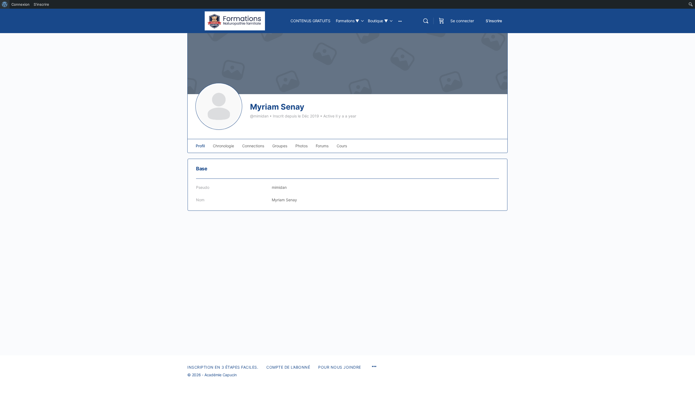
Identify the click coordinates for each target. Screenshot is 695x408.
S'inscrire (494, 20)
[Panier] (441, 21)
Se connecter (462, 20)
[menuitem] (5, 4)
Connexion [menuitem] (20, 4)
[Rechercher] (425, 21)
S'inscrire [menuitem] (41, 4)
